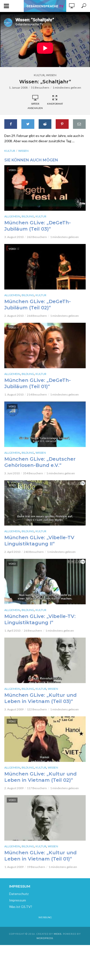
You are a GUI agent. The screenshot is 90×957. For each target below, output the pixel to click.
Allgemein (12, 216)
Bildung (28, 216)
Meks (57, 933)
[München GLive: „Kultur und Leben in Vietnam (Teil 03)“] (45, 660)
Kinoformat (55, 103)
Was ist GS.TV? (20, 907)
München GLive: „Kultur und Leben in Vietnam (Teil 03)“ (40, 698)
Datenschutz (19, 894)
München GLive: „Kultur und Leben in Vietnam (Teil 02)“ (40, 777)
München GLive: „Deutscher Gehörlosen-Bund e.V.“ (40, 462)
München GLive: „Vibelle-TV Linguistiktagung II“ (39, 541)
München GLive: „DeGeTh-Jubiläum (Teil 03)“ (37, 226)
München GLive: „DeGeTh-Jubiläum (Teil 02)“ (37, 305)
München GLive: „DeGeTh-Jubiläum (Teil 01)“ (37, 383)
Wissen (51, 75)
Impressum (17, 900)
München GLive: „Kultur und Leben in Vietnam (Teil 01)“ (40, 856)
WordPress (44, 938)
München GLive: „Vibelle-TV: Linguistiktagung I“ (40, 619)
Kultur (39, 75)
